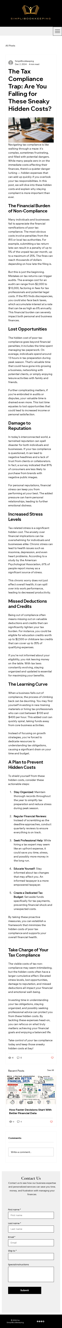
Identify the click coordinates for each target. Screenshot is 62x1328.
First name (13, 1210)
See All (50, 1070)
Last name (14, 1223)
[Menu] (54, 13)
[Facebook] (37, 1321)
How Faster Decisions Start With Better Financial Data (30, 1111)
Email (11, 1237)
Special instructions (18, 1265)
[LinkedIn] (41, 1321)
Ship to (11, 1251)
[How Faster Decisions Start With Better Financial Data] (31, 1090)
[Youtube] (43, 1321)
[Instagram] (39, 1321)
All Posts (10, 45)
